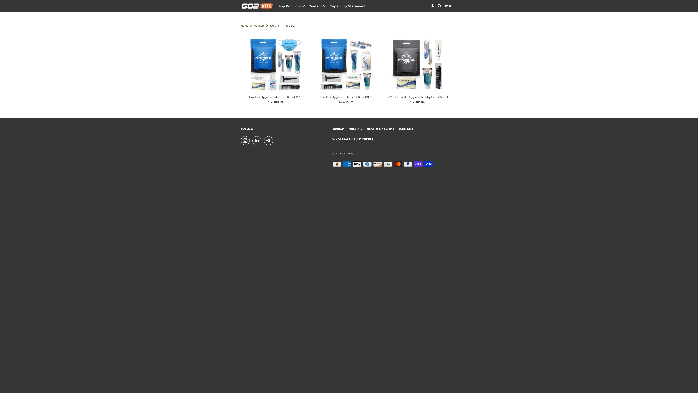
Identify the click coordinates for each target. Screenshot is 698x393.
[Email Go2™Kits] (269, 140)
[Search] (440, 6)
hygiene (274, 25)
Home (244, 25)
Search (338, 128)
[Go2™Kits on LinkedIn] (257, 140)
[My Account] (433, 6)
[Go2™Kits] (257, 6)
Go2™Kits (347, 153)
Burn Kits (406, 128)
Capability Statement (348, 6)
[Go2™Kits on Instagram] (246, 140)
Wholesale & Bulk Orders (352, 139)
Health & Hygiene (380, 128)
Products (258, 25)
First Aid (355, 128)
